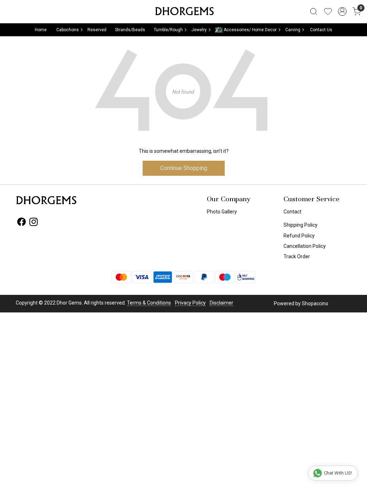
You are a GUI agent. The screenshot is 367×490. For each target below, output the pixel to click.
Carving (292, 29)
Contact (292, 212)
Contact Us (321, 29)
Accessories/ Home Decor (250, 29)
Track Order (296, 256)
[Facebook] (21, 223)
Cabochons (67, 29)
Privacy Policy (190, 303)
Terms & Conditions (149, 303)
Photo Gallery (222, 212)
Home (41, 29)
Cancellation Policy (304, 246)
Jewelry (199, 29)
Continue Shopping (183, 168)
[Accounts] (342, 11)
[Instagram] (33, 223)
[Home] (183, 11)
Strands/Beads (130, 29)
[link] (313, 11)
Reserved (96, 29)
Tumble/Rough (168, 29)
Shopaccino (315, 303)
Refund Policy (299, 236)
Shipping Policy (300, 225)
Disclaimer (221, 303)
